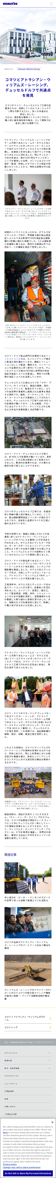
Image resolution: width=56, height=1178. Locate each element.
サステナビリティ (11, 1076)
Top (6, 1042)
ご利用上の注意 (10, 1114)
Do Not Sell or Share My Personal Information (28, 1173)
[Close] (52, 1122)
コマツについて (11, 1053)
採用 (6, 1099)
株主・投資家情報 (11, 1068)
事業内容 (8, 1060)
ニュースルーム (10, 1083)
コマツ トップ (10, 1027)
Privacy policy (10, 1164)
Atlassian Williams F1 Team (22, 1042)
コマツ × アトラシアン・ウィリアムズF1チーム (24, 1018)
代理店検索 (9, 1091)
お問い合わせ (10, 1106)
